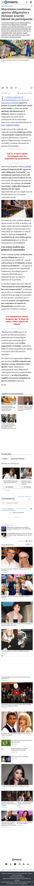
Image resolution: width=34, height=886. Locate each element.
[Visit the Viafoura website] (29, 541)
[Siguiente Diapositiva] (31, 477)
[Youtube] (15, 864)
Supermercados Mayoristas (17, 458)
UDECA (16, 125)
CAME (8, 125)
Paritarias (5, 458)
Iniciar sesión (21, 496)
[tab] (8, 508)
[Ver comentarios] (31, 6)
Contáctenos (19, 869)
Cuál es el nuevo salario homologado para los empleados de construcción (17, 156)
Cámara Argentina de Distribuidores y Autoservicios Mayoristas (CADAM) (15, 100)
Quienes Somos (11, 869)
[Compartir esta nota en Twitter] (7, 87)
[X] (10, 864)
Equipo (31, 869)
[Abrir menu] (2, 2)
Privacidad (26, 869)
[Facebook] (6, 864)
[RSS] (23, 864)
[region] (17, 519)
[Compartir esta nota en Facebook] (2, 87)
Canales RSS (4, 869)
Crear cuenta (28, 496)
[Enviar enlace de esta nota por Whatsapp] (11, 87)
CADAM (27, 166)
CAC (3, 125)
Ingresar (26, 2)
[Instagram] (19, 864)
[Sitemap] (28, 864)
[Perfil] (17, 860)
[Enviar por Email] (15, 87)
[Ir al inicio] (11, 2)
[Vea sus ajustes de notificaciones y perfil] (31, 2)
